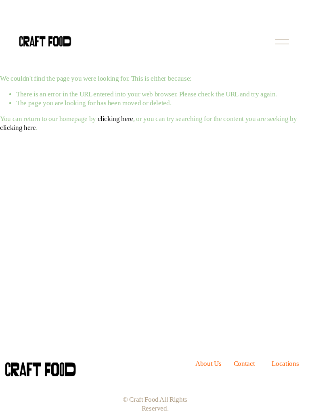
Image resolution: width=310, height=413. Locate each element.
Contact (244, 363)
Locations (285, 363)
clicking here (116, 119)
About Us (208, 363)
